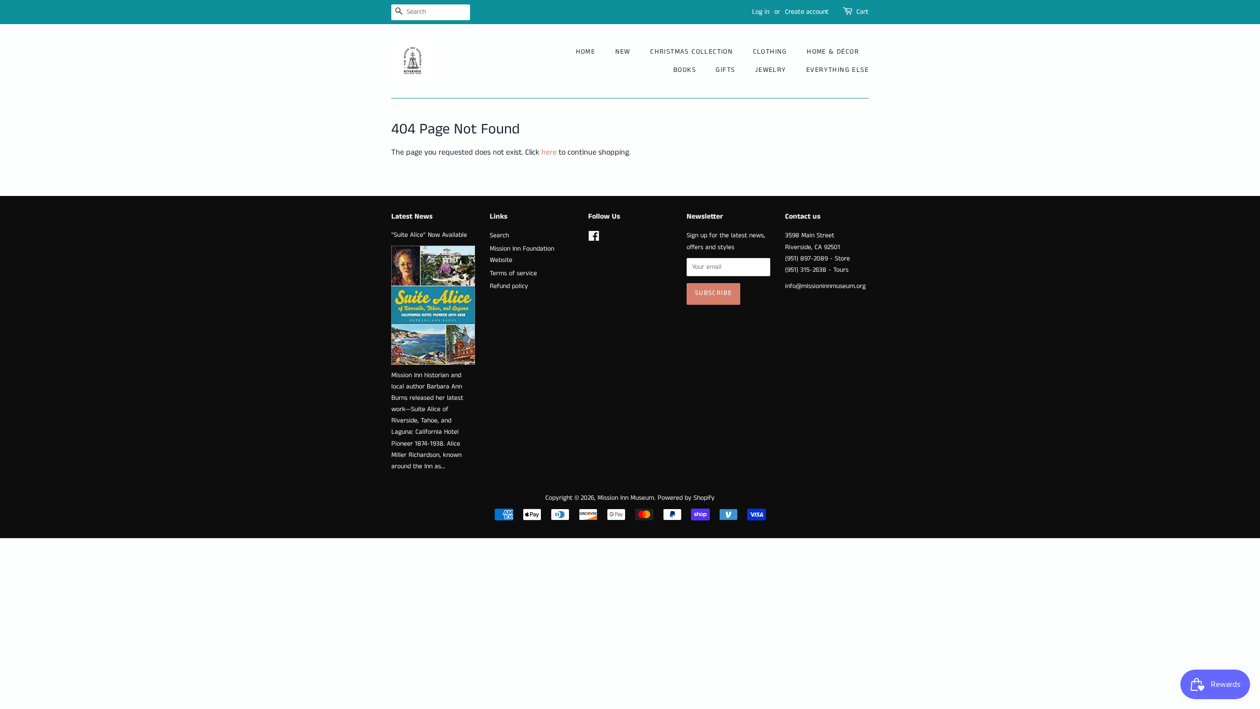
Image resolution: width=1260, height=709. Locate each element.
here (549, 152)
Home (586, 52)
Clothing (770, 52)
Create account (807, 12)
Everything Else (837, 70)
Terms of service (513, 273)
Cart (862, 12)
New (622, 52)
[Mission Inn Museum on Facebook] (593, 238)
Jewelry (771, 70)
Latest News (412, 216)
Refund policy (509, 286)
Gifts (725, 70)
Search (499, 235)
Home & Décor (833, 52)
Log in (760, 12)
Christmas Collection (691, 52)
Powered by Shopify (686, 498)
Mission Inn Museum (626, 498)
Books (684, 70)
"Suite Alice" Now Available (429, 235)
